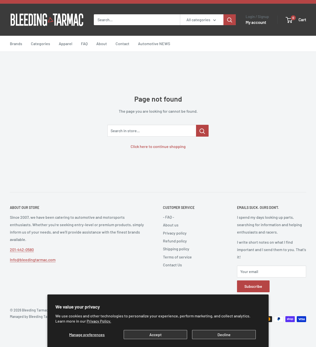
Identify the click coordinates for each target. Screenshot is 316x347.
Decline (224, 334)
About (101, 43)
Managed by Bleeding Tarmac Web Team (40, 316)
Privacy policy (175, 233)
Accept (155, 334)
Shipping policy (176, 248)
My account (256, 22)
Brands (16, 43)
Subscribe (253, 286)
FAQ (84, 43)
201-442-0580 (22, 249)
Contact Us (172, 264)
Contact (122, 43)
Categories (40, 43)
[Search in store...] (202, 131)
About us (170, 224)
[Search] (229, 19)
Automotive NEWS (154, 43)
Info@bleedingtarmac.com (33, 259)
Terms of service (177, 257)
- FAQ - (168, 217)
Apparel (65, 43)
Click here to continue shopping (158, 146)
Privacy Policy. (99, 321)
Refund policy (175, 240)
